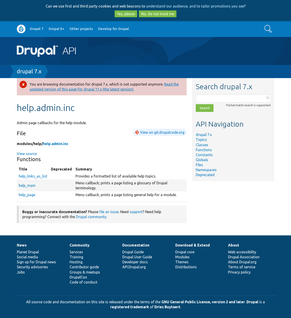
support (136, 212)
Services (76, 252)
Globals (202, 160)
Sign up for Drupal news (36, 262)
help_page (27, 195)
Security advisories (32, 267)
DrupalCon (78, 277)
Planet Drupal (28, 252)
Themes (181, 262)
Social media (27, 257)
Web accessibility (242, 252)
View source (27, 154)
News (22, 245)
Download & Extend (192, 245)
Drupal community (91, 217)
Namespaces (206, 170)
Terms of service (241, 267)
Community (80, 245)
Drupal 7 (36, 29)
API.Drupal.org (134, 267)
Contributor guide (84, 267)
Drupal (252, 302)
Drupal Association (244, 257)
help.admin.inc (55, 144)
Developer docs (135, 262)
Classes (202, 145)
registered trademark (129, 307)
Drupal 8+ (56, 29)
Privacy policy (239, 272)
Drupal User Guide (137, 257)
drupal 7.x (29, 71)
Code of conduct (83, 282)
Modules (182, 257)
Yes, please (126, 14)
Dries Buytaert (167, 307)
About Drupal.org (242, 262)
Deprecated (205, 175)
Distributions (186, 267)
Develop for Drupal (113, 29)
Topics (201, 140)
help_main (27, 185)
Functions (204, 150)
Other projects (81, 29)
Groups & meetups (85, 272)
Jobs (21, 272)
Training (76, 257)
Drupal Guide (133, 252)
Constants (204, 155)
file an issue (109, 212)
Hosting (76, 262)
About (233, 245)
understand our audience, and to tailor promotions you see (195, 6)
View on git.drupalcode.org (162, 132)
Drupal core (184, 252)
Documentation (135, 245)
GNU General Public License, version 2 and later (203, 302)
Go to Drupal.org (21, 29)
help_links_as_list (33, 176)
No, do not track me (157, 14)
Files (199, 165)
